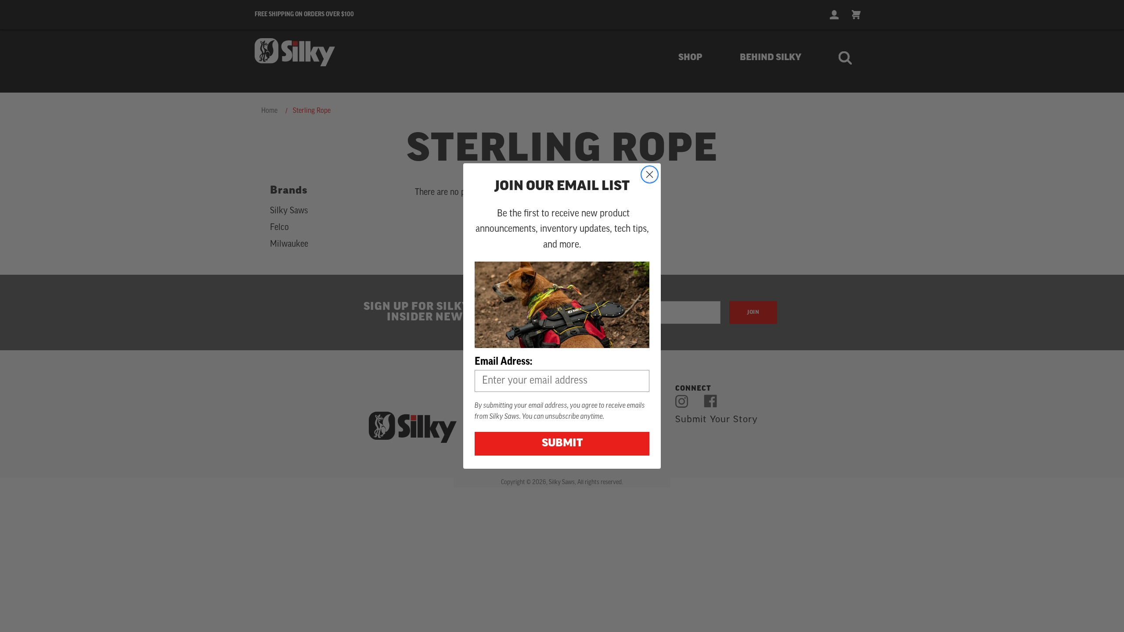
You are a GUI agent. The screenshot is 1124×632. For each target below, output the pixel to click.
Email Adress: (503, 362)
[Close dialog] (649, 174)
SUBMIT (562, 443)
